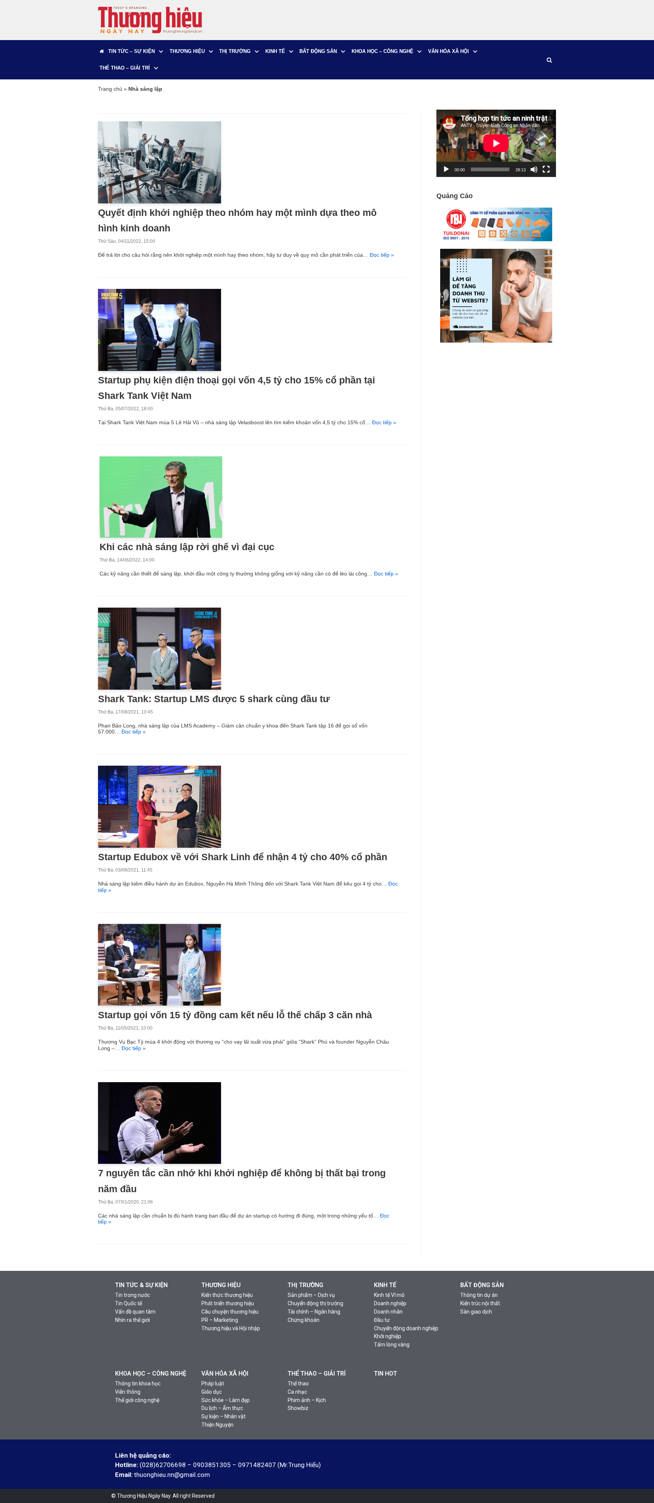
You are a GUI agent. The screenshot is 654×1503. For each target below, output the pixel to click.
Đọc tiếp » (382, 255)
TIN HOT (385, 1373)
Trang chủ (110, 89)
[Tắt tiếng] (534, 169)
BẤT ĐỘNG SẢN (482, 1285)
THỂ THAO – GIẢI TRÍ (317, 1373)
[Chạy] (446, 169)
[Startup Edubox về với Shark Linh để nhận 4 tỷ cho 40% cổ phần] (159, 846)
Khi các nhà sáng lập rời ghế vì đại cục (187, 547)
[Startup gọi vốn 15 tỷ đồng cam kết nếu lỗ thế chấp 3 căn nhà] (159, 1004)
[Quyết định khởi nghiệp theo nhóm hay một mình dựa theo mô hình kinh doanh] (159, 202)
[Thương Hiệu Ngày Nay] (150, 20)
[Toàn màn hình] (546, 169)
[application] (496, 143)
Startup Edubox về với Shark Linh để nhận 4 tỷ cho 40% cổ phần (242, 857)
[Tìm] (549, 60)
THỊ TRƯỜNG (305, 1285)
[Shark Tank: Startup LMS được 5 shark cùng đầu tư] (159, 688)
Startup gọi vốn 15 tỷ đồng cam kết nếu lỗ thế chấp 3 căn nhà (235, 1015)
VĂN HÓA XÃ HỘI (224, 1373)
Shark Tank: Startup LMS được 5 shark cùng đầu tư (214, 699)
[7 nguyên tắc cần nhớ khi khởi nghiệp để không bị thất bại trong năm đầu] (159, 1162)
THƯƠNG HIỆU (221, 1285)
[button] (161, 51)
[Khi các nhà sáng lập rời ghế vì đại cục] (161, 536)
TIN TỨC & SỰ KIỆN (141, 1285)
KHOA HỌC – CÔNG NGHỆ (150, 1373)
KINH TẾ (385, 1285)
